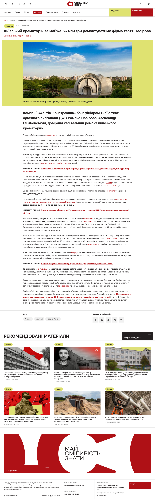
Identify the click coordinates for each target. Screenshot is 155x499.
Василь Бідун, (10, 36)
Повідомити (114, 11)
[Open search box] (149, 4)
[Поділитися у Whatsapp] (114, 320)
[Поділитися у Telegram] (101, 320)
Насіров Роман (53, 319)
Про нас (66, 12)
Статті (17, 12)
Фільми (37, 12)
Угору (132, 484)
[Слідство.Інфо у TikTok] (36, 4)
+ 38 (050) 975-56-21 (71, 494)
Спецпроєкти (52, 12)
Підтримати (137, 11)
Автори (76, 12)
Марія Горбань (24, 36)
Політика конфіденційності (50, 496)
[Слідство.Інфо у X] (6, 4)
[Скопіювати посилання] (121, 320)
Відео (26, 12)
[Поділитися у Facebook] (95, 320)
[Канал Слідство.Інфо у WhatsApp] (30, 4)
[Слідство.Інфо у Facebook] (12, 4)
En (141, 4)
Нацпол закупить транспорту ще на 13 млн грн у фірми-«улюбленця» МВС (77, 263)
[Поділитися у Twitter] (108, 320)
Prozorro (28, 319)
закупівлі (39, 319)
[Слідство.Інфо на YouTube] (18, 4)
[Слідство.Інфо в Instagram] (24, 4)
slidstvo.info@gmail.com (72, 486)
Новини (7, 12)
